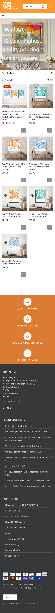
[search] (35, 6)
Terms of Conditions (10, 588)
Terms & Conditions (14, 539)
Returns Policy (12, 544)
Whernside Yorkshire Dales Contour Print (11, 262)
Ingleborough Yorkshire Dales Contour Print (39, 215)
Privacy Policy (12, 556)
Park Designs (14, 604)
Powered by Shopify (27, 604)
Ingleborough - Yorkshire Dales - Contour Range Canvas (40, 117)
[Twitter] (4, 408)
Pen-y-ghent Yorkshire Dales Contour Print (12, 215)
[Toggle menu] (3, 15)
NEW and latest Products (12, 584)
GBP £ (8, 597)
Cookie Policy (26, 588)
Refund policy (39, 588)
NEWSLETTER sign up (15, 522)
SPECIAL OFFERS (13, 510)
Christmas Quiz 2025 (15, 466)
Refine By (34, 73)
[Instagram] (11, 408)
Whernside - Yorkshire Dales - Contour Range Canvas (39, 166)
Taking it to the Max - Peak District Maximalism (27, 480)
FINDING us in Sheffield (16, 516)
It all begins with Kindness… (18, 426)
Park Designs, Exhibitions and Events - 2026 (26, 431)
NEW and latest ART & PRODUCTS (21, 505)
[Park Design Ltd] (11, 6)
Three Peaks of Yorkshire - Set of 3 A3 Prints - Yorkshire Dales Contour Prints (14, 115)
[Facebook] (8, 408)
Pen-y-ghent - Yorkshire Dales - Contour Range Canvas (13, 166)
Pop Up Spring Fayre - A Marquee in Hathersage (28, 486)
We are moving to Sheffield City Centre (23, 446)
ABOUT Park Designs (15, 527)
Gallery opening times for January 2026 (24, 452)
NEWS (8, 533)
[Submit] (43, 6)
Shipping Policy (12, 550)
